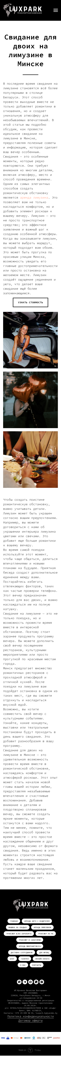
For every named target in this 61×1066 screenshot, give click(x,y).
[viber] (19, 982)
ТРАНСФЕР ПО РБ (45, 933)
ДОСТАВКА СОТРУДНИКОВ (22, 952)
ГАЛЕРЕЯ (25, 959)
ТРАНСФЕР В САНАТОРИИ (30, 940)
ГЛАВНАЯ (14, 921)
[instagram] (41, 982)
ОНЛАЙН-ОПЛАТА (42, 959)
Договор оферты (30, 1020)
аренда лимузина (34, 197)
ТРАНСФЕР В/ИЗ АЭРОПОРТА (18, 933)
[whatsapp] (36, 982)
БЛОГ (12, 959)
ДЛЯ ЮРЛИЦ (44, 952)
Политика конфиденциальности (30, 1016)
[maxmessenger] (30, 982)
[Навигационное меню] (55, 10)
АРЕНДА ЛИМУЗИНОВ (42, 927)
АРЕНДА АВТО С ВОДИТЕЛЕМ (36, 921)
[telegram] (25, 982)
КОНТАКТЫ (36, 965)
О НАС (23, 965)
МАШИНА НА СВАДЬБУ (17, 927)
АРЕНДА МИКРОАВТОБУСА (30, 946)
